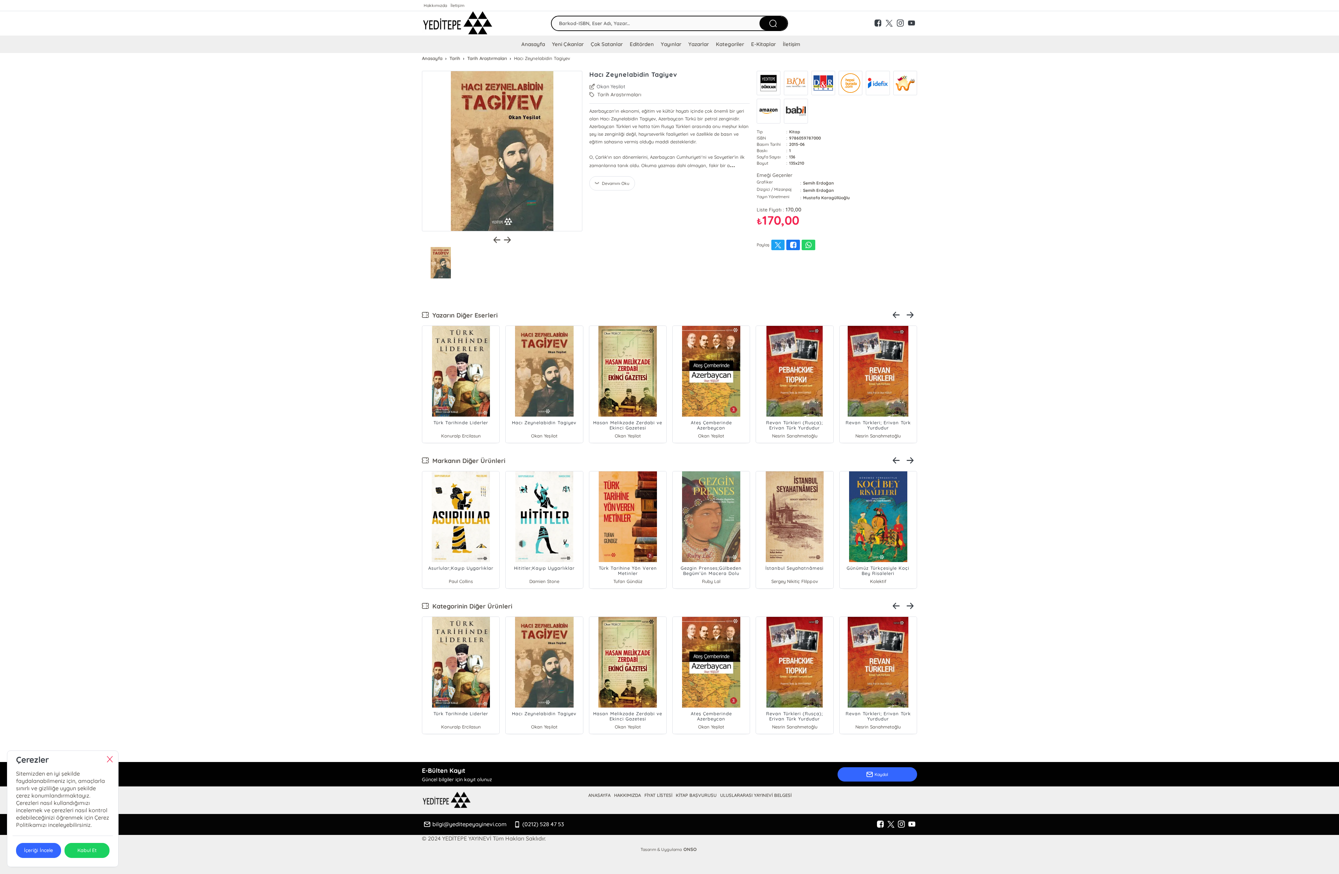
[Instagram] (901, 824)
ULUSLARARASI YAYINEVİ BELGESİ (756, 795)
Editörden (642, 44)
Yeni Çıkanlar (568, 44)
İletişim (457, 5)
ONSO (690, 849)
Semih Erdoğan (818, 183)
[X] (891, 824)
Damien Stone (544, 581)
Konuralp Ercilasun (461, 436)
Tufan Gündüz (627, 581)
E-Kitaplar (763, 44)
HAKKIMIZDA (627, 795)
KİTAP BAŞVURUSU (696, 795)
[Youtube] (912, 824)
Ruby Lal (711, 581)
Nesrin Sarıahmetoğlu (794, 436)
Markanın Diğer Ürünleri (467, 461)
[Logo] (457, 23)
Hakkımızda (435, 5)
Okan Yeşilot (611, 86)
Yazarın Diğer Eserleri (463, 315)
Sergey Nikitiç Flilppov (794, 581)
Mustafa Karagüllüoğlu (826, 197)
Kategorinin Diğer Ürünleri (470, 606)
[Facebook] (880, 824)
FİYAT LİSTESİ (658, 795)
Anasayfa (533, 44)
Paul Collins (461, 581)
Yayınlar (671, 44)
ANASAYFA (599, 795)
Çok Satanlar (607, 44)
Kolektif (878, 581)
